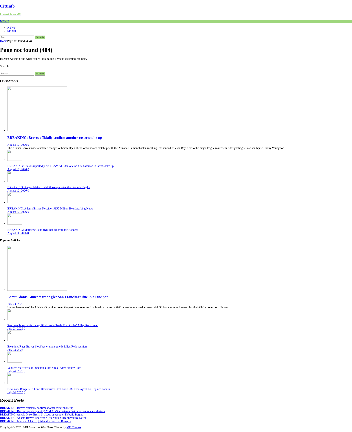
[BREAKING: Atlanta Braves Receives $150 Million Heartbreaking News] (14, 202)
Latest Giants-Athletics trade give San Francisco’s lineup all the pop (58, 297)
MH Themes (74, 427)
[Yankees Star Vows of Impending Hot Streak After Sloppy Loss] (14, 361)
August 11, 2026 (17, 233)
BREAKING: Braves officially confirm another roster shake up (54, 137)
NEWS (11, 27)
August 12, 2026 (17, 190)
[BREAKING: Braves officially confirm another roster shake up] (37, 130)
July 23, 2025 (15, 304)
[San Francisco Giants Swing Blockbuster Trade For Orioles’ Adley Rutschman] (14, 319)
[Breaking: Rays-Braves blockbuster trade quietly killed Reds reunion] (14, 340)
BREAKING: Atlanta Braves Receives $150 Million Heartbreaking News (50, 208)
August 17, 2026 (17, 144)
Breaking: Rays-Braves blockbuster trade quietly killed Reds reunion (47, 346)
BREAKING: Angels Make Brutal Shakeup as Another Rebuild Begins (48, 187)
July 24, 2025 (15, 371)
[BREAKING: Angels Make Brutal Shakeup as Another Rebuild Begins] (14, 181)
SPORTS (12, 30)
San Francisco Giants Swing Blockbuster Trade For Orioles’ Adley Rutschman (52, 325)
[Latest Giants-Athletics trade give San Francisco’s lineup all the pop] (37, 289)
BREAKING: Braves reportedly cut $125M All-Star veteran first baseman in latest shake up (60, 166)
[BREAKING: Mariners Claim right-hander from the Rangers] (14, 223)
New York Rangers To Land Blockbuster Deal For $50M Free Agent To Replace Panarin (59, 389)
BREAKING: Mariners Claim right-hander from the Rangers (42, 229)
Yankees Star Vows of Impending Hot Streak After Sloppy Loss (44, 367)
